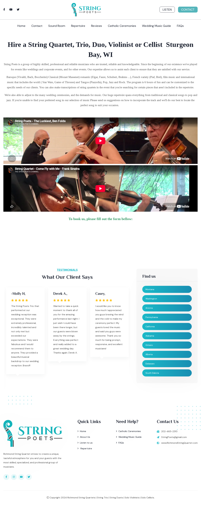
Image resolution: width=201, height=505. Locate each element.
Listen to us (86, 442)
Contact (188, 9)
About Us (85, 437)
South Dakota (152, 373)
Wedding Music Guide (156, 26)
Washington (151, 298)
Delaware (150, 363)
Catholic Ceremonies (122, 26)
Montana (150, 289)
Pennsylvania (152, 317)
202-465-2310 (169, 431)
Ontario (149, 345)
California (150, 326)
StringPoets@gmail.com (174, 437)
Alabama (150, 335)
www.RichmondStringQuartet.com (179, 442)
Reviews (96, 26)
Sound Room (56, 26)
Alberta (149, 354)
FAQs (180, 26)
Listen (167, 9)
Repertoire (78, 26)
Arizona (149, 308)
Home (21, 26)
